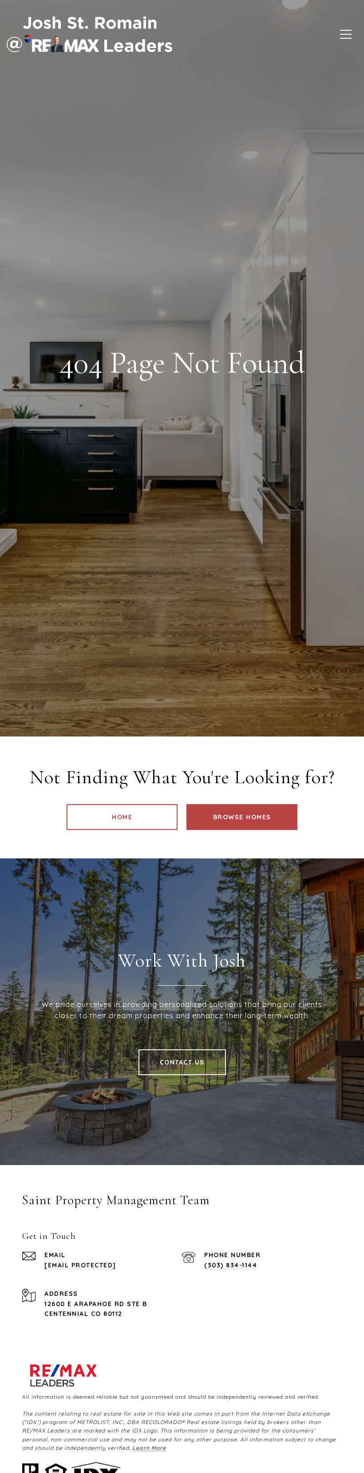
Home (122, 817)
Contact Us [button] (182, 1062)
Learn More (149, 1448)
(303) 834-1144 (230, 1265)
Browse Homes (242, 817)
